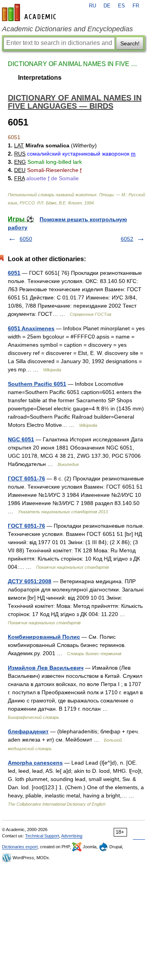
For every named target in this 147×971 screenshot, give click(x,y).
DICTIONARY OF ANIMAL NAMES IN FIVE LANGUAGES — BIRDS (73, 64)
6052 (127, 239)
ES (121, 6)
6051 (14, 273)
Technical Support (42, 835)
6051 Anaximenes (31, 328)
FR (135, 6)
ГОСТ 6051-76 (26, 478)
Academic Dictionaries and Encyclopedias (67, 29)
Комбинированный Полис (44, 637)
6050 (26, 239)
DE (107, 6)
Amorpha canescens (35, 763)
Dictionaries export (20, 846)
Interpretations (40, 77)
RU (92, 6)
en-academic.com (30, 12)
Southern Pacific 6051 (37, 384)
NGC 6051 (21, 439)
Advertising (71, 835)
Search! (130, 43)
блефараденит (28, 731)
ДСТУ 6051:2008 (29, 581)
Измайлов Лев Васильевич (45, 668)
